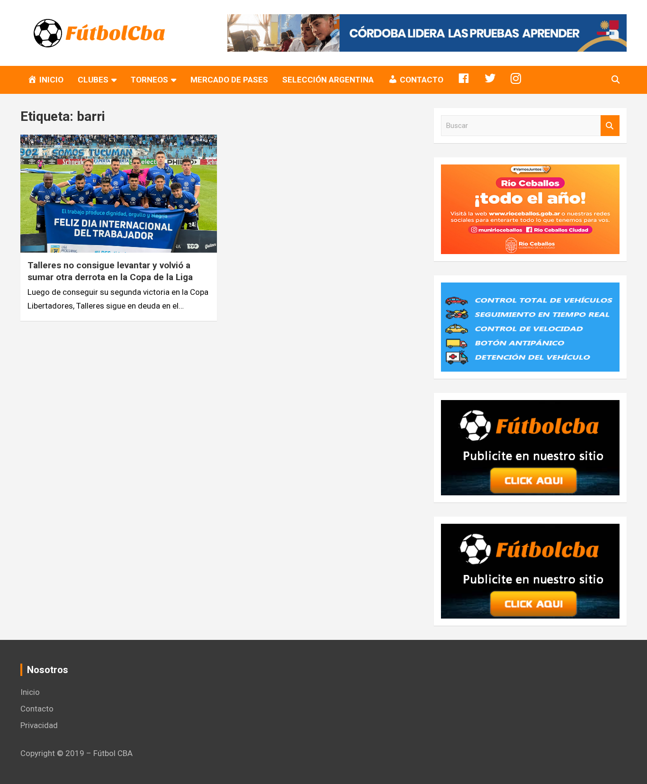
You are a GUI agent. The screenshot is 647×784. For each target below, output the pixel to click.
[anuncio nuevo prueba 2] (530, 406)
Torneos (149, 79)
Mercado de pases (229, 79)
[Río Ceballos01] (530, 171)
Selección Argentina (328, 79)
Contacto (37, 708)
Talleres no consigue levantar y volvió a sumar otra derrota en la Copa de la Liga (110, 271)
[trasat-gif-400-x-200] (530, 289)
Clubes (93, 79)
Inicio (30, 692)
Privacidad (39, 725)
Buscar (610, 126)
